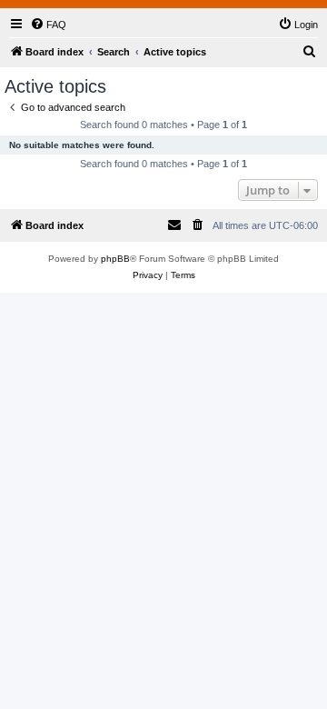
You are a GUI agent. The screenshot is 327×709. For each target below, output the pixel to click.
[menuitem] (48, 24)
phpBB (115, 259)
